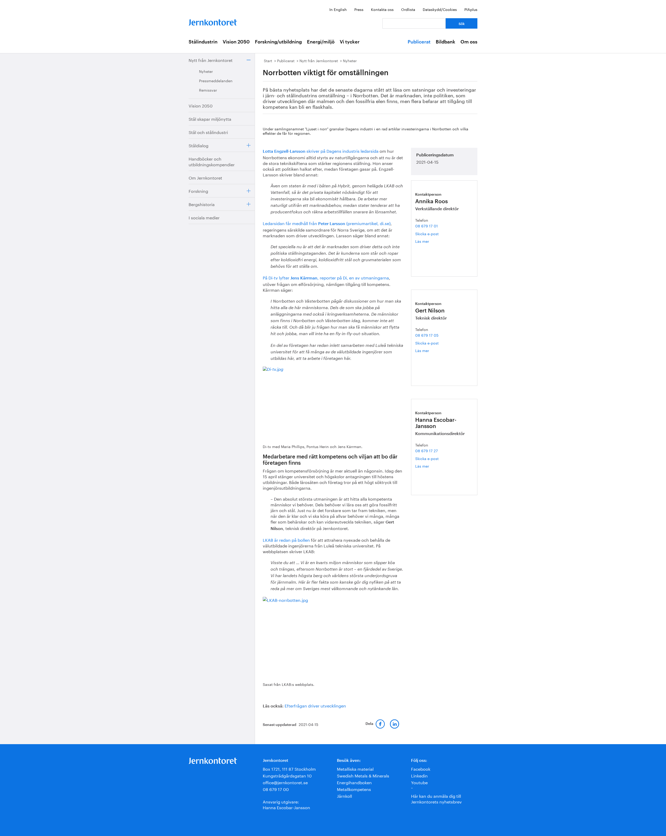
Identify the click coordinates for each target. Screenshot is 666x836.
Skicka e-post (427, 233)
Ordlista (408, 9)
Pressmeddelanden (216, 80)
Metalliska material (355, 768)
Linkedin (419, 775)
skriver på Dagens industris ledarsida (321, 150)
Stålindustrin (203, 42)
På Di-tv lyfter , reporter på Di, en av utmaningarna (326, 277)
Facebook (420, 768)
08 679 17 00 (276, 789)
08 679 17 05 (426, 335)
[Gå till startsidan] (213, 21)
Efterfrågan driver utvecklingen (315, 705)
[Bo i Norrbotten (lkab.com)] (332, 636)
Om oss (468, 42)
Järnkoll (344, 795)
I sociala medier (204, 217)
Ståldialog (198, 145)
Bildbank (445, 42)
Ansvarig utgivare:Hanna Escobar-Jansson (286, 804)
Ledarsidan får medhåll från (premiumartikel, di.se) (326, 223)
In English (338, 9)
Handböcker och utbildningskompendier (212, 161)
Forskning (198, 190)
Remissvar (208, 90)
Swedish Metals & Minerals (363, 775)
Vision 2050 (236, 42)
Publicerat (419, 42)
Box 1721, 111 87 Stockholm (289, 768)
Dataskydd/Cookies (440, 9)
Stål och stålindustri (208, 132)
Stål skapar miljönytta (210, 118)
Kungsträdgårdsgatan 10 (287, 775)
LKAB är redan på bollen (286, 539)
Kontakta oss (382, 9)
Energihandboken (354, 782)
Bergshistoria (202, 204)
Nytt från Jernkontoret (211, 59)
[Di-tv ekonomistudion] (332, 402)
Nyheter (206, 71)
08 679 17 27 (426, 450)
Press (358, 9)
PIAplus (470, 9)
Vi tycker (350, 42)
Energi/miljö (321, 42)
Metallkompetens (354, 789)
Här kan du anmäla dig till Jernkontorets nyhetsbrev (436, 798)
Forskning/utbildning (278, 42)
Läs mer (428, 241)
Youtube (419, 782)
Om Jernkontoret (205, 177)
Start (268, 60)
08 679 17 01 (426, 225)
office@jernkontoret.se (285, 782)
